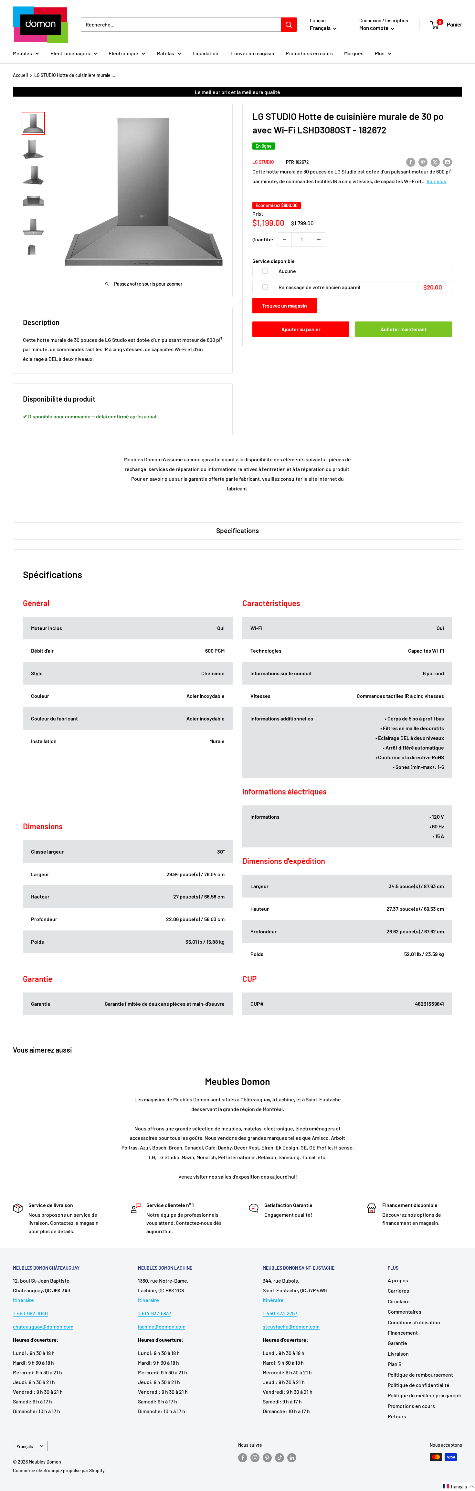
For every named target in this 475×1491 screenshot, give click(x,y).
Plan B (395, 1364)
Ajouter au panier (301, 329)
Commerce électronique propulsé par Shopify (59, 1470)
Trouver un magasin (252, 53)
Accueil (20, 75)
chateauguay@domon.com (43, 1326)
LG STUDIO (263, 162)
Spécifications (237, 530)
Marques (354, 53)
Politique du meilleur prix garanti (424, 1395)
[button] (458, 1486)
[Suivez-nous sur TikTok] (279, 1457)
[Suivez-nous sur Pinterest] (267, 1457)
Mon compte (374, 28)
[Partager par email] (447, 162)
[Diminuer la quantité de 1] (284, 239)
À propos (398, 1280)
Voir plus (436, 181)
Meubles (22, 53)
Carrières (398, 1290)
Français (24, 1446)
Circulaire (399, 1301)
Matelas (165, 53)
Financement (403, 1332)
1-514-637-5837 (154, 1313)
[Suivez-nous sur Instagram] (254, 1457)
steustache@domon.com (291, 1326)
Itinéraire (23, 1300)
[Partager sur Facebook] (410, 162)
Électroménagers (70, 53)
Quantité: (263, 239)
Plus (380, 53)
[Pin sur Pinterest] (423, 162)
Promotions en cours (309, 53)
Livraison (398, 1353)
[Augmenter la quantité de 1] (319, 239)
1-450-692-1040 (30, 1313)
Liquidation (205, 53)
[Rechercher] (289, 24)
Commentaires (404, 1311)
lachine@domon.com (161, 1326)
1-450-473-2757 (280, 1313)
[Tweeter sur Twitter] (435, 162)
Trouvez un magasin (284, 305)
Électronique (123, 53)
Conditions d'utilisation (414, 1322)
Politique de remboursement (420, 1374)
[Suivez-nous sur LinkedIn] (291, 1457)
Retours (397, 1416)
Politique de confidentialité (418, 1385)
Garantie (397, 1343)
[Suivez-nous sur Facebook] (242, 1457)
